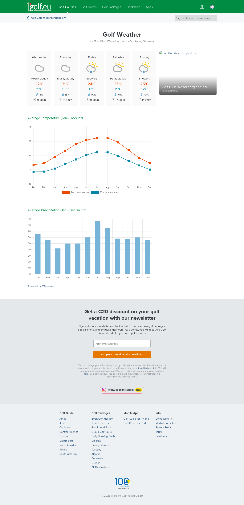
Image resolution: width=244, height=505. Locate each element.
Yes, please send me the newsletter (122, 354)
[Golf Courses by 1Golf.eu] (39, 6)
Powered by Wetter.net (40, 286)
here (86, 373)
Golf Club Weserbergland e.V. (48, 18)
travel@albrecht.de (147, 368)
